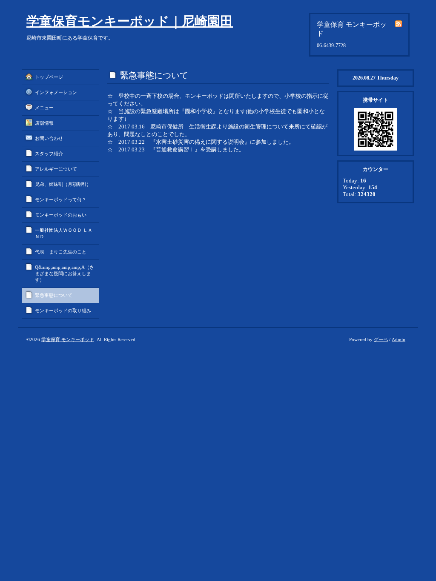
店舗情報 (44, 122)
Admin (398, 339)
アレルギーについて (56, 168)
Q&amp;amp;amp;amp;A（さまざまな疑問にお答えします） (64, 273)
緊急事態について (53, 295)
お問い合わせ (49, 138)
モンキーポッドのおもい (60, 214)
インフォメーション (56, 92)
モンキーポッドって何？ (60, 199)
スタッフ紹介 (49, 153)
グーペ (381, 339)
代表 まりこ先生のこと (60, 251)
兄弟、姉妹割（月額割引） (63, 184)
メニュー (44, 107)
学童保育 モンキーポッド (67, 339)
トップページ (49, 77)
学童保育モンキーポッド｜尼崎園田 (129, 21)
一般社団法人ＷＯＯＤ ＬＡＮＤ (63, 233)
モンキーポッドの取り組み (63, 310)
